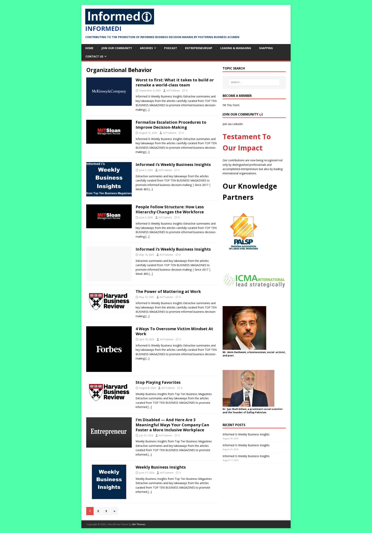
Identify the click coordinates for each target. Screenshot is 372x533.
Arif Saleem (173, 90)
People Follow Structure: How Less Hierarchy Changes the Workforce (170, 209)
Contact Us (94, 56)
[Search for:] (254, 82)
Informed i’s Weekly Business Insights (173, 164)
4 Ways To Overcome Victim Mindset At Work (174, 331)
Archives (146, 48)
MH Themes (138, 524)
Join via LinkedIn (233, 124)
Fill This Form (231, 105)
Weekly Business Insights (161, 467)
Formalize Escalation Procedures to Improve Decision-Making (171, 125)
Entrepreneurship (198, 48)
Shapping (266, 48)
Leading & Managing (235, 48)
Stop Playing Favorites (158, 382)
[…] (147, 109)
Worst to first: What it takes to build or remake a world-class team (175, 82)
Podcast (170, 48)
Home (89, 48)
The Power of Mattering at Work (168, 291)
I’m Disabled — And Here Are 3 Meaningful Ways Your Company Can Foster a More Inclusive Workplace (172, 424)
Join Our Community (116, 48)
